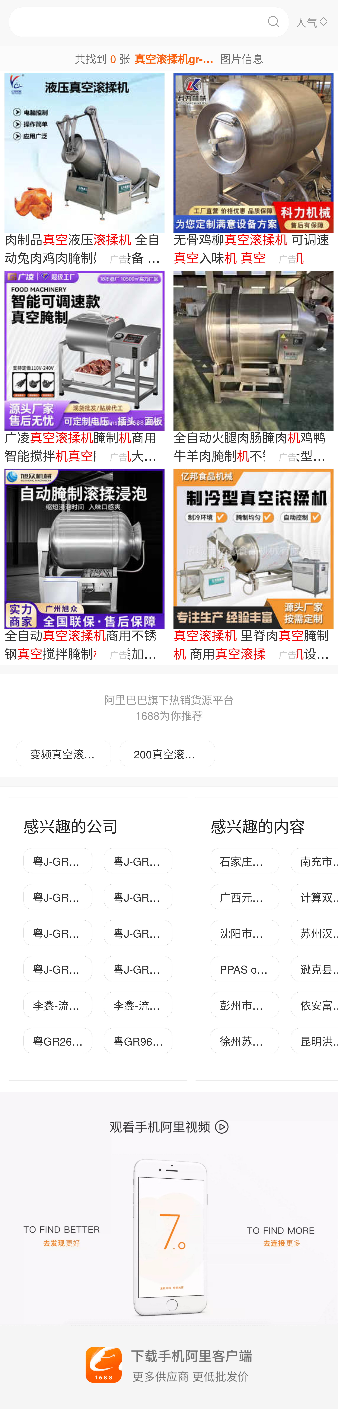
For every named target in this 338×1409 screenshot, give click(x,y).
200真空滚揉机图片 (174, 753)
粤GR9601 (139, 1041)
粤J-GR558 (140, 861)
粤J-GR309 (140, 969)
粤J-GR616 (140, 933)
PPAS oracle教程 (261, 969)
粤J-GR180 (60, 933)
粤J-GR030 (60, 969)
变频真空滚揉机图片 (70, 753)
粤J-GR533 (60, 897)
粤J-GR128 (60, 861)
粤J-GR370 (140, 897)
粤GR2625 (58, 1041)
